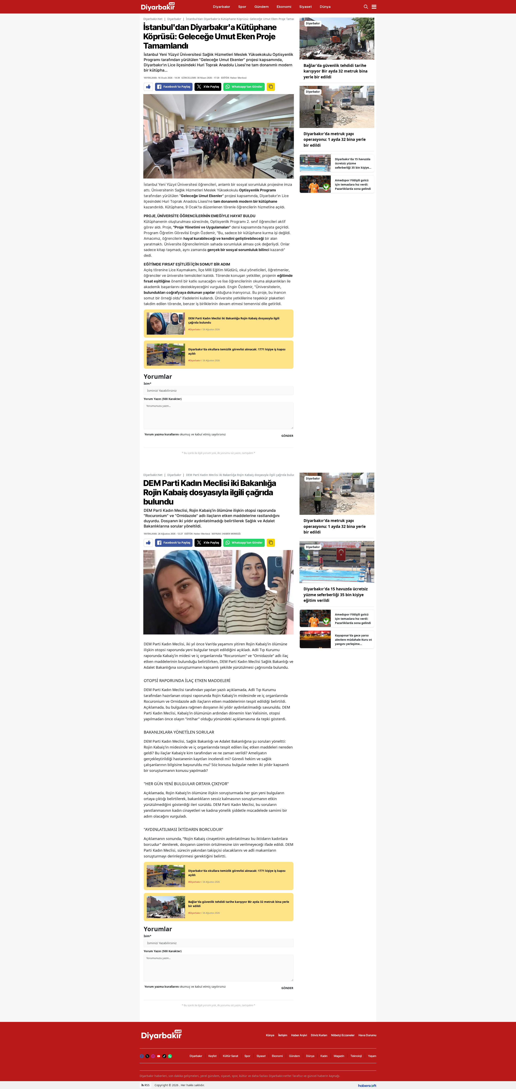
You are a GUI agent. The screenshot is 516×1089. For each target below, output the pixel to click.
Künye (270, 1035)
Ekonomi (277, 1056)
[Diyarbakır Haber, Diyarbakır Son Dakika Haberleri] (162, 1035)
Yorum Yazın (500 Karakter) (163, 399)
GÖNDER (287, 436)
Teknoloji (356, 1056)
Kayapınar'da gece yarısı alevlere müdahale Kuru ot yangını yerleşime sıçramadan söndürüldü (353, 639)
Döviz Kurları (319, 1035)
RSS (147, 1085)
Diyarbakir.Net (152, 19)
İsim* (147, 383)
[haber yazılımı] (367, 1085)
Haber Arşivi (299, 1035)
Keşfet (212, 1056)
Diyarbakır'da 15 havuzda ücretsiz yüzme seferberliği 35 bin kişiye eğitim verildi (352, 163)
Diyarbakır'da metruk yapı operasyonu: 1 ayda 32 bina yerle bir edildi (335, 139)
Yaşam (372, 1056)
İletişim (282, 1035)
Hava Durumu (367, 1035)
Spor (247, 1056)
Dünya (310, 1056)
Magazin (339, 1056)
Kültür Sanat (230, 1056)
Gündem (294, 1056)
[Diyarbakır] (337, 38)
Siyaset (261, 1056)
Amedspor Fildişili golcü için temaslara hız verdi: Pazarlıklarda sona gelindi (353, 184)
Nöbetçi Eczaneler (343, 1035)
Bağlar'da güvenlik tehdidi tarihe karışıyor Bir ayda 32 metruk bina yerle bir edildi (335, 71)
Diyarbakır (174, 19)
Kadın (324, 1056)
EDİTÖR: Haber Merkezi (234, 77)
